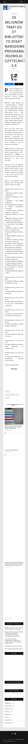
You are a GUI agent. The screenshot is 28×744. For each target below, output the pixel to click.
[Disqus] (14, 593)
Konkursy (7, 714)
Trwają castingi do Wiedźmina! (11, 450)
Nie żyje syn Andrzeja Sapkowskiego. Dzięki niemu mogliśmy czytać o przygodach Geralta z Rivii (13, 641)
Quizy (6, 717)
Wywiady (7, 720)
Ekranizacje (8, 708)
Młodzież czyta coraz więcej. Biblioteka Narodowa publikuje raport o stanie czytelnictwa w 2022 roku (13, 427)
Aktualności (14, 13)
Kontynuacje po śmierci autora (13, 646)
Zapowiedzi (8, 722)
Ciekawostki (8, 706)
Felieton (7, 711)
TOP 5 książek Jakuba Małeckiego (14, 649)
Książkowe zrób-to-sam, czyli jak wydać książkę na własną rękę (14, 628)
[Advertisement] (14, 379)
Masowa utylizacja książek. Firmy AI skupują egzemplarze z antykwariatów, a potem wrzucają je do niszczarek (14, 634)
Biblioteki (7, 391)
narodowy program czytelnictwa (12, 394)
